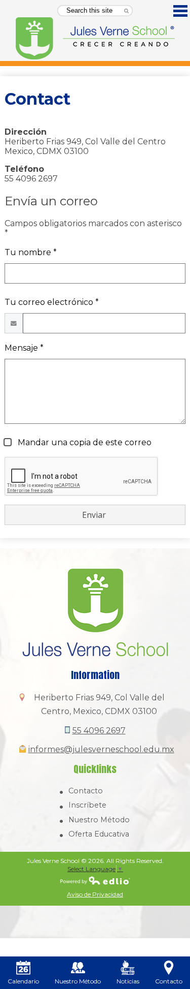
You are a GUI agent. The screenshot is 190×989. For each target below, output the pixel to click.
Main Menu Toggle (180, 11)
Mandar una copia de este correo (83, 442)
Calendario (23, 981)
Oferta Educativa (98, 834)
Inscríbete (87, 805)
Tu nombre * (31, 252)
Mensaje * (24, 348)
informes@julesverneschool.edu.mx (101, 749)
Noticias (128, 981)
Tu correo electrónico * (52, 302)
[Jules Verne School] (95, 38)
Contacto (85, 790)
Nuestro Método (99, 819)
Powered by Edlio (95, 880)
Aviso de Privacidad (95, 894)
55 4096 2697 (99, 730)
